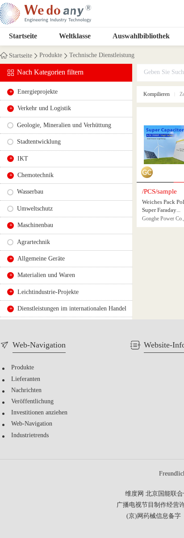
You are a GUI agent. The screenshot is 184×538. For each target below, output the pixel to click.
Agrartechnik (33, 242)
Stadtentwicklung (39, 142)
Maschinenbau (35, 225)
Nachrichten (26, 390)
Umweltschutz (35, 209)
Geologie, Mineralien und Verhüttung (64, 125)
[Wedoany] (45, 14)
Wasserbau (30, 192)
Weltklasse (75, 36)
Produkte (50, 56)
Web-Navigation (31, 424)
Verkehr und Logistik (44, 108)
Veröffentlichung (32, 401)
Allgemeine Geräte (41, 259)
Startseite (23, 36)
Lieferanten (25, 379)
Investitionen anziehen (39, 413)
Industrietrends (30, 435)
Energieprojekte (37, 92)
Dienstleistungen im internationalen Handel (71, 309)
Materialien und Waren (46, 275)
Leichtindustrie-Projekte (48, 292)
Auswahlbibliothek (141, 36)
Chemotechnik (35, 175)
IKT (22, 159)
